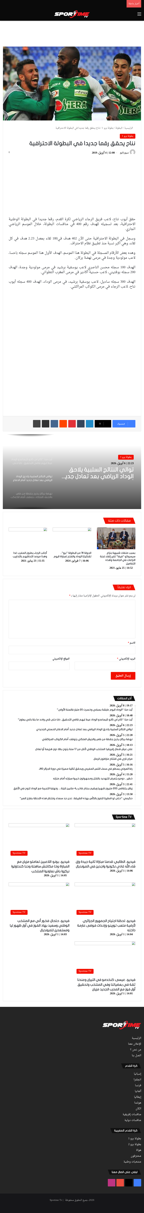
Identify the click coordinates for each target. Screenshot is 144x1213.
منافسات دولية (132, 1120)
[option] (72, 471)
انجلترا (137, 1079)
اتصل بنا (136, 1055)
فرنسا (138, 1085)
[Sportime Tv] (72, 14)
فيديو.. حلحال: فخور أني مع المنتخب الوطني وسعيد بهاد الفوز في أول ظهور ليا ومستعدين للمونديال (39, 925)
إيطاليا (137, 1097)
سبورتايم (124, 153)
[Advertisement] (72, 33)
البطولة (118, 128)
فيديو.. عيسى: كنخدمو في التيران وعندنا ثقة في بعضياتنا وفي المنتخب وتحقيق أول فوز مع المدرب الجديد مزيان (106, 984)
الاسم (131, 643)
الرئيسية (129, 128)
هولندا (137, 1103)
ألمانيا (138, 1091)
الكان (138, 1108)
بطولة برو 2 (134, 1144)
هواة (138, 1150)
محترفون (136, 1156)
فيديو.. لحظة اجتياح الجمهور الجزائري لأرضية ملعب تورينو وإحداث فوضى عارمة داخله (106, 925)
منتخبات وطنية (132, 1161)
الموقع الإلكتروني (61, 658)
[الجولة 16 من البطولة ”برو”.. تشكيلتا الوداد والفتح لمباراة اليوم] (72, 538)
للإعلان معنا (134, 1044)
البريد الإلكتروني (126, 658)
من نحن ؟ (135, 1049)
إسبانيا (137, 1074)
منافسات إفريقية (132, 1114)
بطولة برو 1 (107, 128)
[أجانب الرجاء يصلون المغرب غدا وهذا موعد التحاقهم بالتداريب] (28, 538)
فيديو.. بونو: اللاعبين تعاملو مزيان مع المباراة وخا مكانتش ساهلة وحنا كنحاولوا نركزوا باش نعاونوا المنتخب (40, 866)
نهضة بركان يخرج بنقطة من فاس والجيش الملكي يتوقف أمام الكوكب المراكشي (99, 473)
